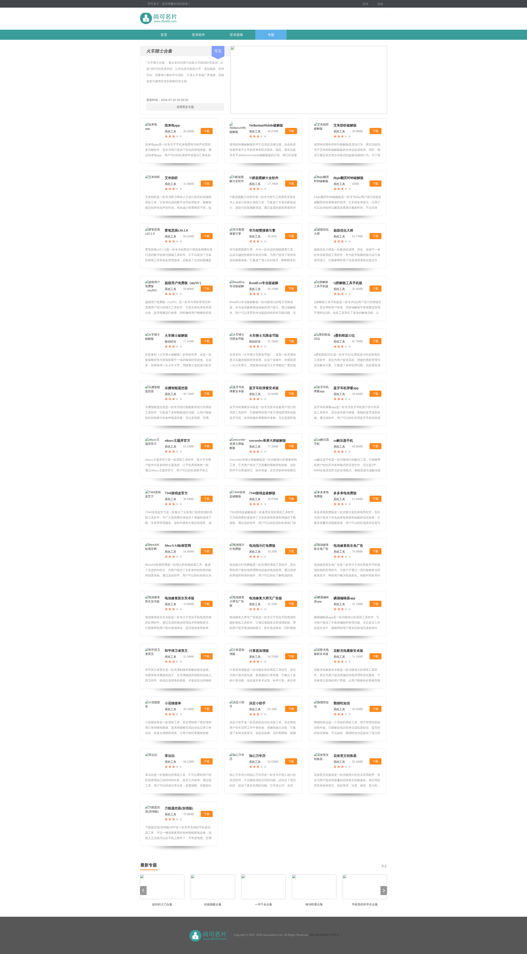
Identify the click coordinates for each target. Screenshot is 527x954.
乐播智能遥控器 (176, 388)
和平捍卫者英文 (176, 650)
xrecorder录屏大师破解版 (267, 440)
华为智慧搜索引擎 (262, 230)
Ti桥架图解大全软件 (264, 178)
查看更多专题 (185, 107)
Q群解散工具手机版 (347, 283)
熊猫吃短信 (341, 703)
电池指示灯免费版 (262, 545)
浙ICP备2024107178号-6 (324, 934)
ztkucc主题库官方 (177, 440)
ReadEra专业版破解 (263, 283)
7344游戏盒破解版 (262, 493)
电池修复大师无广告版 (265, 598)
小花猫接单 (173, 703)
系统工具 (170, 131)
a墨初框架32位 (344, 335)
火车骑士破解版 (176, 335)
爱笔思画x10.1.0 (176, 230)
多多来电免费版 (345, 493)
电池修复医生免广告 (348, 545)
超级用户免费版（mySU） (184, 283)
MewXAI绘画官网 (178, 545)
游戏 (380, 3)
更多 (384, 866)
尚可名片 (181, 19)
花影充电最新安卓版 (348, 650)
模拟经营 (170, 341)
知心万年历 (257, 755)
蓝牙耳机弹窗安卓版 (264, 388)
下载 (207, 131)
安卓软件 (198, 34)
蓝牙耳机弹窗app (346, 388)
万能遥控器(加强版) (179, 808)
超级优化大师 (343, 230)
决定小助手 (257, 703)
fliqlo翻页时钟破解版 (348, 178)
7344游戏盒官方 (176, 493)
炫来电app (172, 125)
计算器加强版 (259, 650)
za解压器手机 (343, 440)
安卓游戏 (236, 34)
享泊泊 (170, 755)
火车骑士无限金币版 (264, 335)
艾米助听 (171, 178)
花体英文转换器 (345, 755)
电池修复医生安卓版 (179, 598)
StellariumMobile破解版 (266, 125)
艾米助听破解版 (345, 125)
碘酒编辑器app (344, 598)
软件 (365, 3)
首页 (164, 34)
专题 (271, 34)
